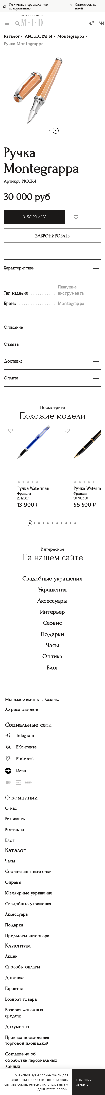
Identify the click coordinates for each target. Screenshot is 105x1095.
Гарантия (14, 988)
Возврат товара (21, 999)
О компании (21, 797)
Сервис (52, 622)
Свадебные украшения (52, 578)
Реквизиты (15, 818)
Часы (52, 645)
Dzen (21, 770)
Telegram (25, 735)
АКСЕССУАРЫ (38, 36)
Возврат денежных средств (24, 1012)
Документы (17, 1026)
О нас (11, 808)
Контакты (14, 829)
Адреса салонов (21, 709)
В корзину (34, 216)
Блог (53, 667)
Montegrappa (70, 36)
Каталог (12, 36)
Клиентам (18, 945)
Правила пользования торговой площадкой (27, 1040)
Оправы (13, 882)
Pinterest (25, 758)
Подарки (52, 634)
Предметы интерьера (27, 935)
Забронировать (52, 235)
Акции (11, 956)
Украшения (52, 589)
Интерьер (52, 611)
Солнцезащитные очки (28, 871)
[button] (49, 131)
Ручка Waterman (33, 488)
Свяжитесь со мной (85, 6)
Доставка (14, 977)
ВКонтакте (26, 747)
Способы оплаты (22, 966)
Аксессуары (52, 600)
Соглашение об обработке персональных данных (31, 1060)
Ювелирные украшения (28, 893)
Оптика (52, 656)
